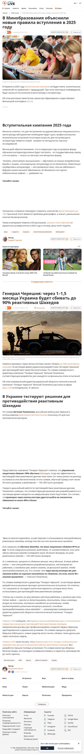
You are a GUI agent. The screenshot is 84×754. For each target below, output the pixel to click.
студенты (15, 232)
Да (47, 748)
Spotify (70, 723)
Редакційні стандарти (11, 729)
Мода (64, 687)
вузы (5, 232)
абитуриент (60, 232)
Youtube (50, 715)
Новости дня (15, 13)
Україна (7, 8)
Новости (16, 8)
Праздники (67, 695)
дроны (28, 660)
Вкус (44, 678)
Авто (4, 678)
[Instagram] (9, 672)
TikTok (70, 715)
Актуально (26, 678)
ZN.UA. (30, 101)
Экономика (33, 8)
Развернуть (42, 704)
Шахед (54, 660)
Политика (46, 695)
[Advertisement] (39, 113)
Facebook (51, 730)
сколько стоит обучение (59, 222)
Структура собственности (30, 729)
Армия (23, 8)
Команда (27, 733)
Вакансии (28, 718)
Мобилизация (48, 687)
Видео (59, 8)
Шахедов (45, 473)
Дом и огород (68, 678)
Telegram (51, 719)
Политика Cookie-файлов (9, 733)
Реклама (27, 724)
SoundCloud (72, 726)
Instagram (51, 726)
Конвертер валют (31, 739)
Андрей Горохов (15, 240)
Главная (4, 13)
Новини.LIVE (8, 621)
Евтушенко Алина (15, 668)
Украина (26, 232)
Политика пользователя (8, 716)
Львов (25, 687)
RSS (69, 730)
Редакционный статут (11, 726)
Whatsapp (51, 734)
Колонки (49, 8)
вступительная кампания (37, 86)
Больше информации (66, 748)
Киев (4, 687)
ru (75, 3)
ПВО (20, 660)
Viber (49, 723)
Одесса (25, 695)
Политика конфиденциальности (11, 722)
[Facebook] (12, 672)
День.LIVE (7, 387)
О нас (26, 715)
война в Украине (41, 660)
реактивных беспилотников (33, 415)
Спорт (41, 8)
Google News (73, 719)
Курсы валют (29, 736)
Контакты (28, 721)
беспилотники (9, 660)
